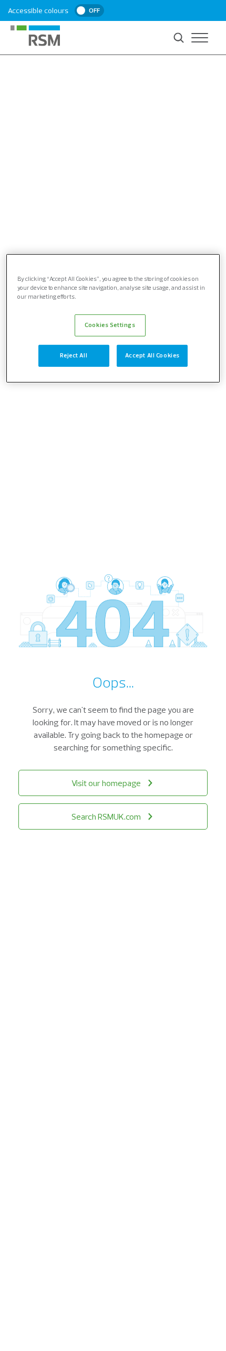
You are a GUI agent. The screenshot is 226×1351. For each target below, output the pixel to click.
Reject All (73, 355)
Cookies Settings (110, 325)
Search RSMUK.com (106, 816)
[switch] (89, 10)
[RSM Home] (35, 35)
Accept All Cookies (152, 355)
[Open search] (178, 37)
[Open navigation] (199, 37)
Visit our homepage (106, 783)
